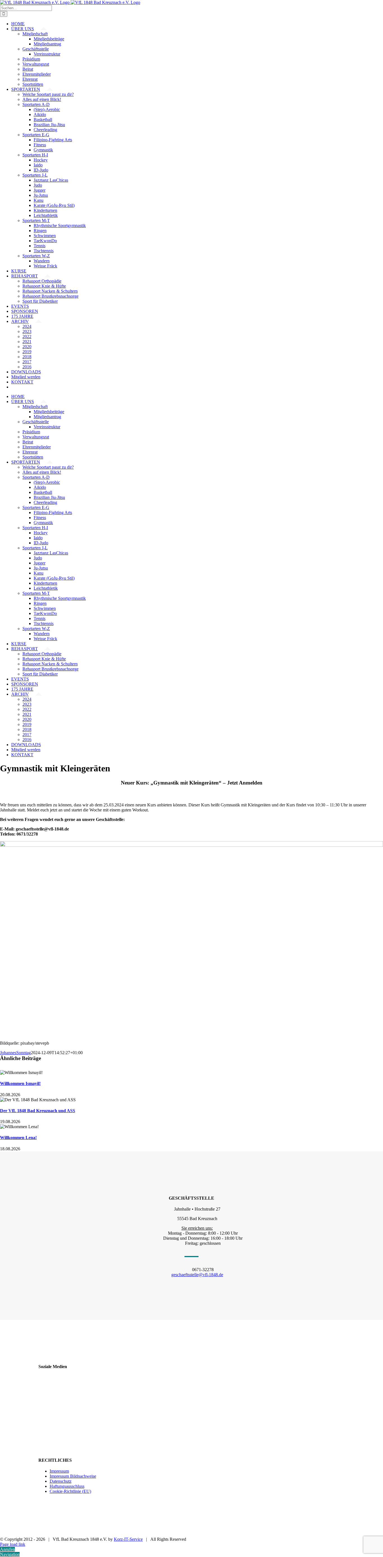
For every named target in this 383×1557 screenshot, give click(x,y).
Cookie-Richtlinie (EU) (70, 1491)
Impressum (59, 1471)
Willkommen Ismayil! (20, 1083)
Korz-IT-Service (128, 1539)
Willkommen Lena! (18, 1137)
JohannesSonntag (15, 1052)
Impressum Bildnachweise (73, 1476)
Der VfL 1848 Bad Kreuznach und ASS (37, 1110)
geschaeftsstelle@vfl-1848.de (197, 1274)
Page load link (12, 1544)
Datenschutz (60, 1481)
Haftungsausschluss (67, 1486)
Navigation (10, 1554)
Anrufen (7, 1549)
